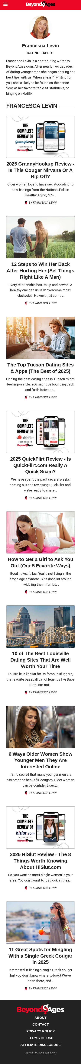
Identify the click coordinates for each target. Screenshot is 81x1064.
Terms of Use (40, 1038)
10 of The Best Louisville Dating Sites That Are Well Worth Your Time (40, 660)
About (40, 1018)
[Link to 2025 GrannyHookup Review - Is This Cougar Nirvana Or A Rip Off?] (40, 137)
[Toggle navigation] (5, 5)
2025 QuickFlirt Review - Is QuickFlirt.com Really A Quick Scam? (40, 465)
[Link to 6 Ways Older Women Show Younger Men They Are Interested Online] (40, 727)
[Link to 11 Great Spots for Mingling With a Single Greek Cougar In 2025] (40, 922)
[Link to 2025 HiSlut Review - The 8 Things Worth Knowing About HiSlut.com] (40, 827)
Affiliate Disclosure (40, 1045)
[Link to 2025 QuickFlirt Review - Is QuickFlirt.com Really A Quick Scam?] (40, 432)
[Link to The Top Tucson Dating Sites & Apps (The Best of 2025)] (40, 338)
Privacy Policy (40, 1031)
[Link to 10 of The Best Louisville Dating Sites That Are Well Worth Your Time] (40, 626)
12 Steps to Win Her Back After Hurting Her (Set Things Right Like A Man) (40, 270)
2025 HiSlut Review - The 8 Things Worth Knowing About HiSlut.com (40, 861)
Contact (40, 1024)
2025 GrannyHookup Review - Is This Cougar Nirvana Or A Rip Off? (40, 170)
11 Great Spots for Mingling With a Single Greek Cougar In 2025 (40, 956)
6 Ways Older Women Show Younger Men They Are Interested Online (40, 760)
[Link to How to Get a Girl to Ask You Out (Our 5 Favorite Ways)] (40, 532)
